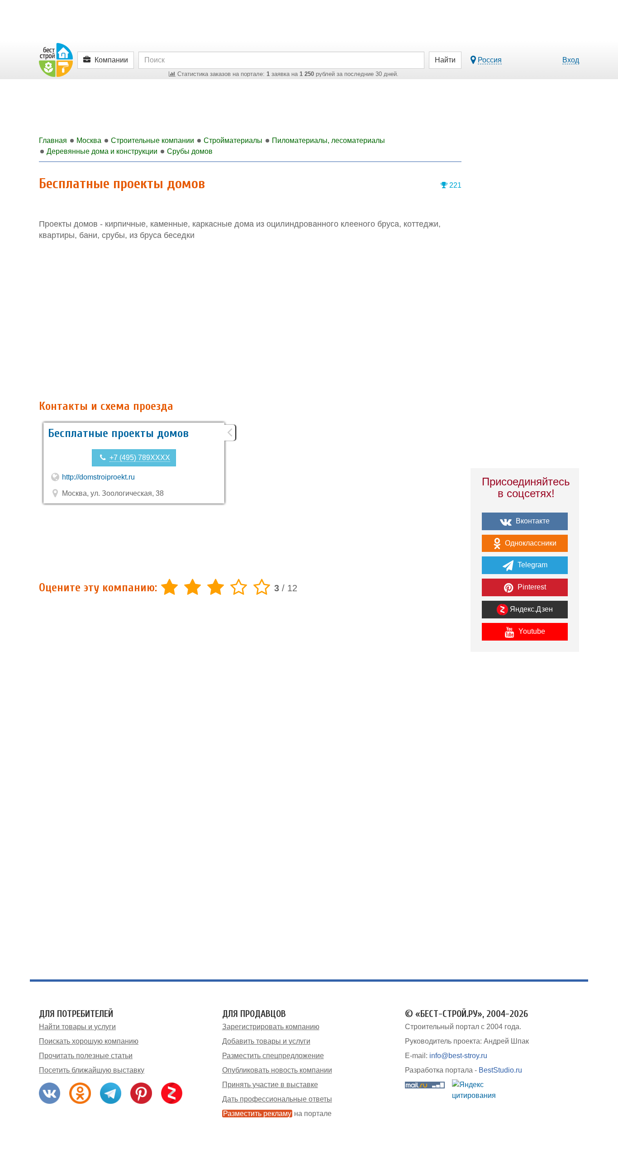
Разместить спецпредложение (273, 1055)
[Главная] (56, 59)
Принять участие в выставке (270, 1084)
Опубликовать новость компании (277, 1070)
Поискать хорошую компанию (88, 1041)
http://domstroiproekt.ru (98, 477)
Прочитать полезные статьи (86, 1055)
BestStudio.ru (500, 1070)
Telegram (531, 565)
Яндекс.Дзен (530, 609)
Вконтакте (532, 521)
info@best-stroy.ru (458, 1055)
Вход (570, 60)
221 (454, 185)
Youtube (531, 631)
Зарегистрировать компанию (270, 1027)
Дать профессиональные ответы (277, 1099)
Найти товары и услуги (77, 1027)
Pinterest (531, 587)
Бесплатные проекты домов (118, 433)
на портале (277, 1113)
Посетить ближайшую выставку (91, 1070)
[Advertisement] (250, 320)
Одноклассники (529, 543)
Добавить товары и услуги (266, 1041)
